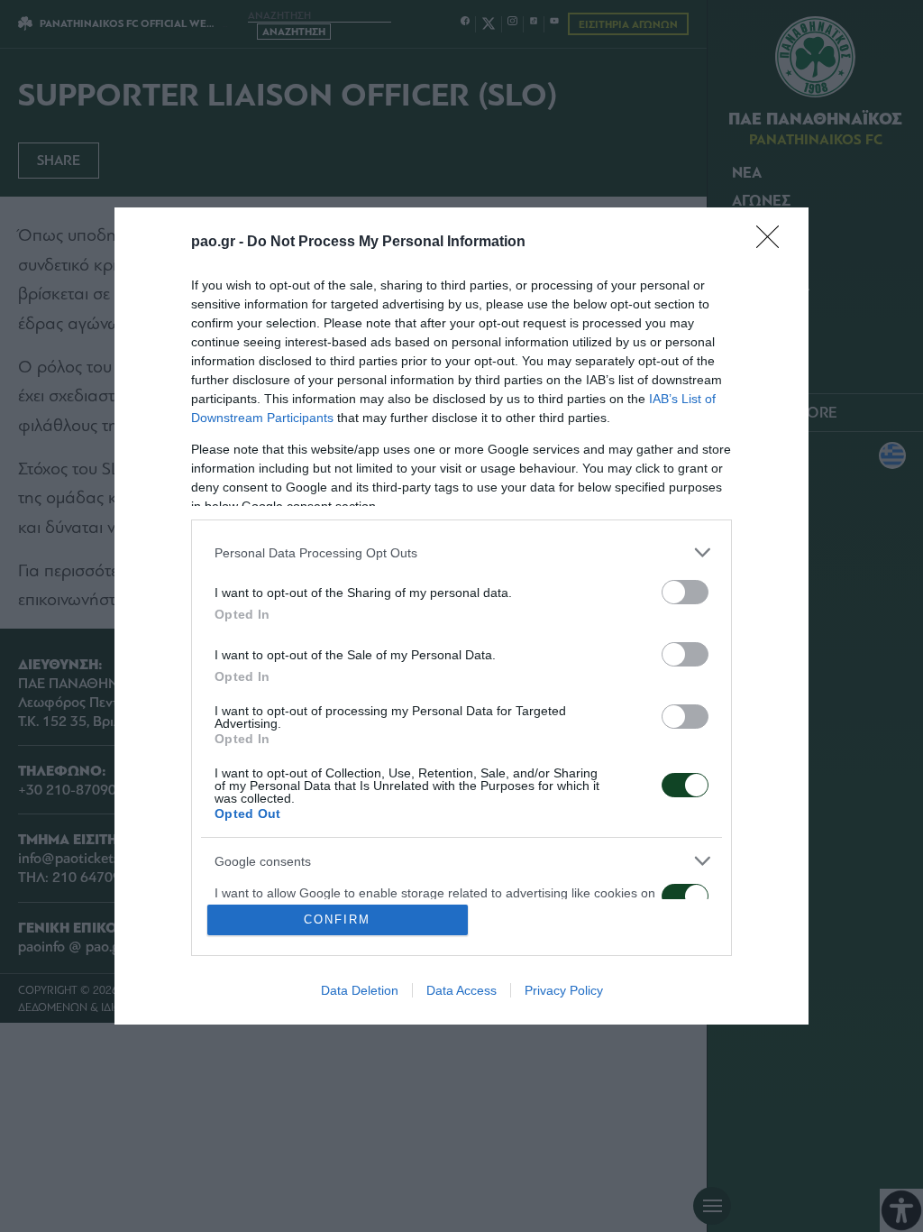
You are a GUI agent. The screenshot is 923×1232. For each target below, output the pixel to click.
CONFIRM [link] (337, 919)
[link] (773, 242)
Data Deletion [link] (359, 990)
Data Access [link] (461, 990)
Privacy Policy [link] (564, 990)
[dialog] (461, 616)
